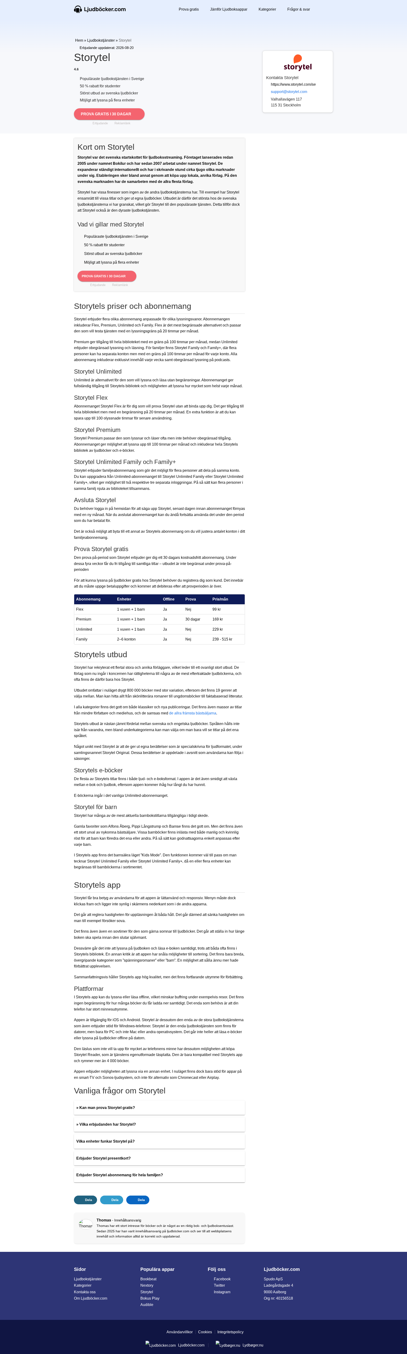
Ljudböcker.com (100, 9)
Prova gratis (189, 9)
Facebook (222, 1279)
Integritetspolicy (230, 1332)
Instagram (222, 1292)
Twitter (219, 1285)
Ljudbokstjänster (101, 40)
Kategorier (267, 9)
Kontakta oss (85, 1292)
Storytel (146, 1292)
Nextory (146, 1285)
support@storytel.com (289, 92)
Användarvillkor (180, 1332)
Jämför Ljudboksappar (228, 9)
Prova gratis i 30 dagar (106, 114)
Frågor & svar (298, 9)
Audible (146, 1305)
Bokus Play (149, 1298)
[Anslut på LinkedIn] (84, 1233)
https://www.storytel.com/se (293, 84)
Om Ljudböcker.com (90, 1298)
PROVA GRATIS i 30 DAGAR (104, 276)
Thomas (104, 1220)
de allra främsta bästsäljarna (192, 713)
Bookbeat (148, 1279)
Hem (79, 40)
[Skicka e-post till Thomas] (91, 1233)
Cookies (205, 1332)
